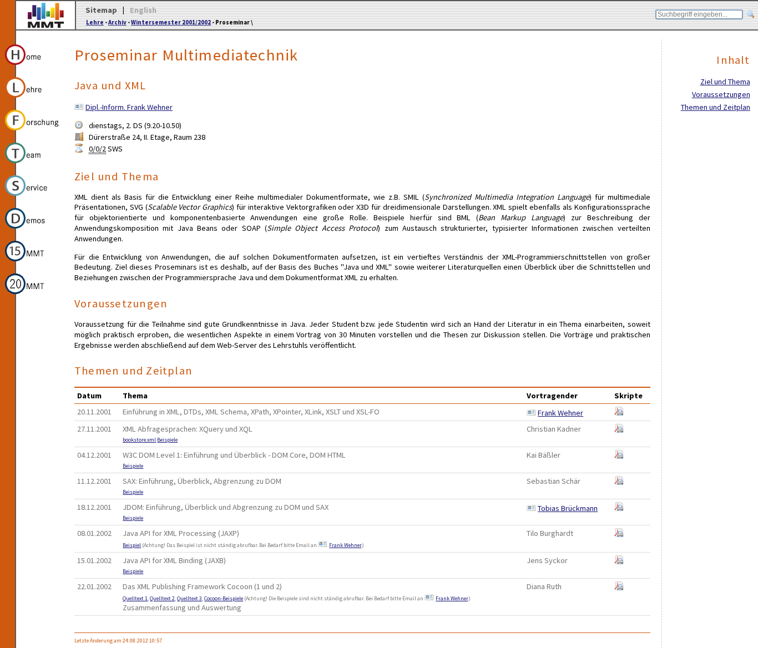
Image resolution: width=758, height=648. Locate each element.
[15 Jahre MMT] (32, 263)
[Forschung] (32, 132)
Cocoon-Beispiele (223, 598)
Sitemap (101, 10)
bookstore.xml (139, 439)
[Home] (32, 67)
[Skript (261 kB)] (618, 430)
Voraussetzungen (721, 94)
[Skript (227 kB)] (618, 482)
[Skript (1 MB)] (618, 534)
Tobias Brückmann (568, 508)
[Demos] (32, 230)
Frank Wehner (560, 413)
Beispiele (167, 439)
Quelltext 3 (189, 598)
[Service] (32, 197)
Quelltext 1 (135, 598)
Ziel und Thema (725, 82)
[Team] (32, 165)
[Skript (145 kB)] (618, 561)
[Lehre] (32, 99)
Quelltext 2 (162, 598)
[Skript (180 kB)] (618, 588)
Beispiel (132, 545)
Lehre (95, 22)
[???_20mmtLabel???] (32, 296)
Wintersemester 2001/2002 (171, 22)
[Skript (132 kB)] (618, 508)
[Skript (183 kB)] (618, 413)
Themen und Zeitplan (715, 107)
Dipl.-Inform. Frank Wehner (129, 107)
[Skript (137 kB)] (618, 456)
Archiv (117, 22)
